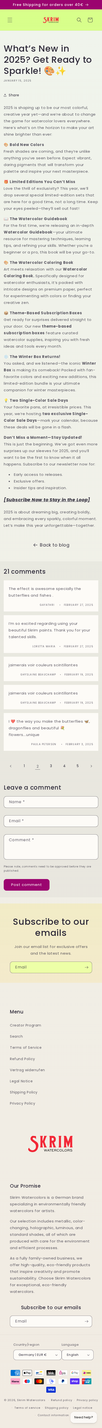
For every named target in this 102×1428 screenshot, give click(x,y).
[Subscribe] (86, 967)
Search (16, 1036)
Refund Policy (22, 1058)
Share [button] (14, 95)
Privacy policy (87, 1400)
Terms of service (27, 1408)
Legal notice (82, 1408)
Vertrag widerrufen (27, 1070)
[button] (9, 20)
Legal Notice (21, 1081)
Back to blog (54, 545)
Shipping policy (57, 1408)
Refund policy (61, 1400)
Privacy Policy (22, 1103)
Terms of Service (26, 1047)
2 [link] (38, 766)
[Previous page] (10, 766)
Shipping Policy (24, 1092)
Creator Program (25, 1025)
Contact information (53, 1415)
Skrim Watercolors (31, 1400)
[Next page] (91, 766)
